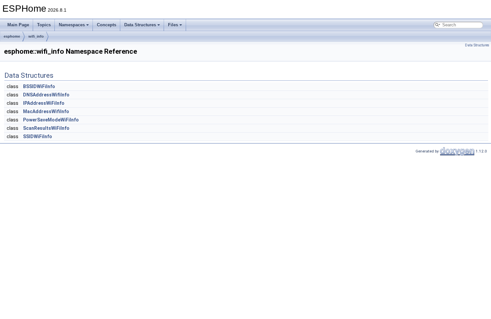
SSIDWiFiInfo (37, 136)
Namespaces (72, 24)
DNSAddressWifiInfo (46, 94)
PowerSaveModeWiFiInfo (51, 119)
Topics (44, 24)
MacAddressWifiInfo (46, 111)
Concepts (106, 24)
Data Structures (140, 24)
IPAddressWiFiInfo (43, 103)
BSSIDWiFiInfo (39, 86)
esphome (12, 36)
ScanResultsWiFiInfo (46, 128)
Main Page (18, 24)
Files (173, 24)
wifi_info (36, 36)
